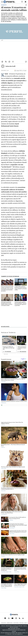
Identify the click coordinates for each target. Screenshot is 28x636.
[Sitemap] (23, 618)
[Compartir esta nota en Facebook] (2, 61)
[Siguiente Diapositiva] (26, 344)
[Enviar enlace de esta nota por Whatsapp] (9, 61)
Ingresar (22, 1)
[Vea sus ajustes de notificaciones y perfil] (25, 1)
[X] (8, 618)
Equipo (25, 622)
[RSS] (19, 618)
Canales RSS (3, 622)
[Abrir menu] (2, 2)
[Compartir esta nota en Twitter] (6, 61)
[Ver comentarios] (26, 5)
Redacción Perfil (10, 66)
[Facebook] (5, 618)
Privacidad (21, 622)
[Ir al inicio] (9, 1)
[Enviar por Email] (13, 61)
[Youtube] (12, 618)
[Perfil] (14, 615)
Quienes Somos (10, 622)
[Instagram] (16, 618)
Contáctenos (16, 622)
